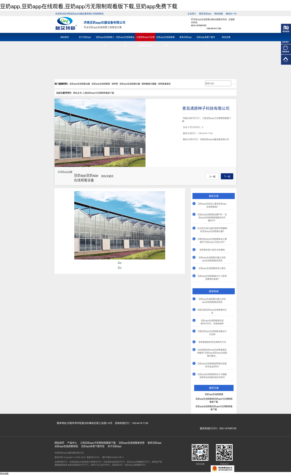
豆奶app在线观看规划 (66, 446)
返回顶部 (286, 60)
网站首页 (64, 36)
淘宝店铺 (226, 36)
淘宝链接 (286, 29)
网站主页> (78, 92)
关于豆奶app (85, 36)
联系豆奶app (205, 13)
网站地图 (218, 13)
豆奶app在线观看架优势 (165, 37)
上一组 (212, 176)
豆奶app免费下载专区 (206, 37)
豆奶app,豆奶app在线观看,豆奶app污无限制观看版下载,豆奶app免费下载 (88, 6)
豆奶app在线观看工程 (105, 37)
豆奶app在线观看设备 (125, 37)
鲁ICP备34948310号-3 (113, 457)
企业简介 (192, 13)
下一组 (227, 176)
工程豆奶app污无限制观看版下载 (145, 37)
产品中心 (72, 442)
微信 (286, 49)
